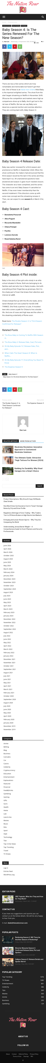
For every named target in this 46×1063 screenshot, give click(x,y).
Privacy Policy (34, 1054)
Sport (6, 830)
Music (6, 824)
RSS (32, 1056)
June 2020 (7, 709)
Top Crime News (10, 844)
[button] (3, 17)
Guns (5, 804)
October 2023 (9, 586)
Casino (6, 764)
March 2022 (8, 649)
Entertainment (12, 22)
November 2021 (9, 663)
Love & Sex (8, 817)
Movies (6, 820)
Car (5, 760)
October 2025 (9, 555)
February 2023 (9, 612)
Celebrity (7, 767)
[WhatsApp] (20, 46)
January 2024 (8, 576)
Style (5, 834)
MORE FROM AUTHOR (28, 441)
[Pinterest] (15, 46)
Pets (5, 827)
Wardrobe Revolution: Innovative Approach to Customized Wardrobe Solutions (28, 449)
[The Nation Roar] (23, 7)
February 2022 (9, 652)
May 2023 (7, 602)
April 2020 (7, 716)
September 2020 (10, 699)
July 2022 (7, 636)
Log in (6, 868)
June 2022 (7, 639)
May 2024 (7, 566)
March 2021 (8, 689)
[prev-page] (3, 479)
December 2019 (9, 726)
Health (6, 807)
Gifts (5, 800)
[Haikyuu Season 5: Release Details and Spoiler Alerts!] (7, 962)
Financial (7, 787)
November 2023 (9, 582)
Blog (5, 750)
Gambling (7, 794)
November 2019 (9, 729)
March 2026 (8, 552)
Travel (6, 850)
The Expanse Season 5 (35, 403)
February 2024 (9, 572)
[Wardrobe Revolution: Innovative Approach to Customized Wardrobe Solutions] (7, 449)
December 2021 (9, 659)
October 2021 (9, 666)
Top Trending (16, 26)
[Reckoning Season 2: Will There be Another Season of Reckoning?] (7, 940)
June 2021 (7, 679)
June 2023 (7, 599)
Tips (5, 840)
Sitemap (26, 1056)
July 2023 (7, 596)
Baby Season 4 (13, 374)
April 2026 (7, 549)
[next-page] (7, 479)
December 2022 (9, 619)
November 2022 (9, 622)
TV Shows (24, 26)
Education (7, 774)
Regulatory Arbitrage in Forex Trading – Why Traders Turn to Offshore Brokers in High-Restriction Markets (23, 514)
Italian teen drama (27, 90)
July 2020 (7, 706)
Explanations (8, 780)
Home (4, 22)
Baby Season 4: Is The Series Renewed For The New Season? (20, 377)
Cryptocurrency (9, 770)
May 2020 (7, 713)
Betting (6, 747)
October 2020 (9, 696)
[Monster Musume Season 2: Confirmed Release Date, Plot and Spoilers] (7, 951)
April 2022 (7, 646)
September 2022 (10, 629)
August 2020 (8, 703)
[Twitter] (9, 46)
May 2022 (7, 642)
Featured (7, 784)
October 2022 (9, 626)
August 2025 (8, 559)
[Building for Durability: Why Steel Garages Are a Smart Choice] (7, 471)
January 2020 (8, 723)
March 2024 (8, 569)
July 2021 (7, 676)
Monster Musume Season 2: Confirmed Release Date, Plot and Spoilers (27, 950)
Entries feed (8, 871)
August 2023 (8, 592)
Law (5, 814)
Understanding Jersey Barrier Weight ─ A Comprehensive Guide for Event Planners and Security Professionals (23, 529)
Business (7, 753)
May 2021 (7, 683)
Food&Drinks (8, 790)
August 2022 (8, 632)
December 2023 (9, 579)
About (8, 1054)
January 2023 (8, 616)
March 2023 (8, 609)
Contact (14, 1054)
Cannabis (7, 757)
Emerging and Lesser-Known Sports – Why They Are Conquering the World (22, 521)
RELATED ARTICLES (11, 441)
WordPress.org (9, 875)
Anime (6, 743)
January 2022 (8, 656)
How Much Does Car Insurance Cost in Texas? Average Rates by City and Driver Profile (23, 507)
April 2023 (7, 606)
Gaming (6, 797)
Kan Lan (6, 41)
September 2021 (10, 669)
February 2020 (9, 719)
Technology (8, 837)
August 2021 (8, 673)
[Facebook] (4, 46)
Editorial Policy (23, 1054)
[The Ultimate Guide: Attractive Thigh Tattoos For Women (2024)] (7, 460)
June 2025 (7, 562)
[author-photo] (23, 427)
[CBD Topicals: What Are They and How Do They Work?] (7, 899)
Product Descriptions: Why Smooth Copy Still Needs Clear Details (22, 500)
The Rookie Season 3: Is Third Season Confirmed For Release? (11, 405)
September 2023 (10, 589)
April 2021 (7, 686)
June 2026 (7, 545)
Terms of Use (17, 1056)
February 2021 (9, 693)
